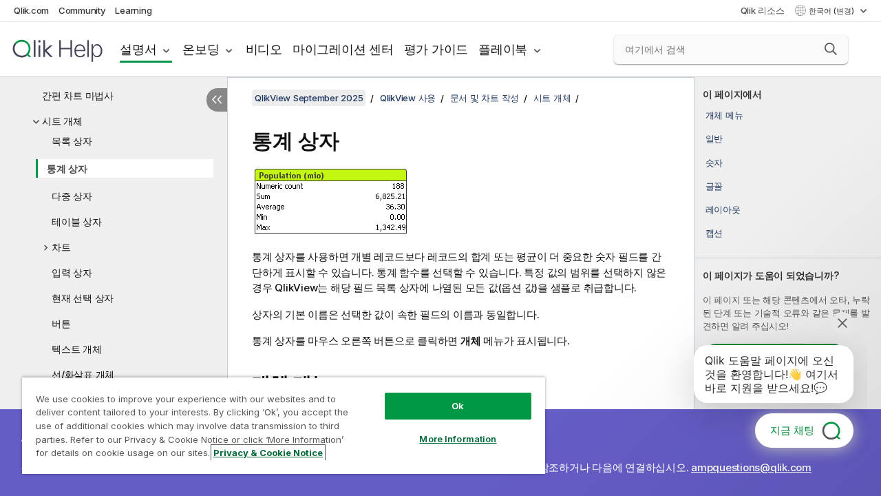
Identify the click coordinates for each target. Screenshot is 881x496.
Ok (458, 405)
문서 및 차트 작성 (485, 97)
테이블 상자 (77, 221)
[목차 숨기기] (216, 100)
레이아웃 (723, 209)
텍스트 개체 (77, 349)
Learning (133, 10)
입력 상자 (72, 272)
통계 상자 (67, 168)
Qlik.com (31, 10)
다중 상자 (72, 196)
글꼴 (714, 186)
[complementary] (787, 286)
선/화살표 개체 (83, 374)
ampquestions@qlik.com (751, 467)
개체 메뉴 (724, 115)
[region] (283, 425)
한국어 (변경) (832, 11)
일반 (714, 138)
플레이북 (502, 49)
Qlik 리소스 (763, 10)
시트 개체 (62, 121)
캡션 (714, 232)
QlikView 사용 (408, 97)
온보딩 (200, 49)
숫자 (714, 162)
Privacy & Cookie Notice (268, 452)
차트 (61, 247)
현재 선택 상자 (83, 298)
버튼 (61, 323)
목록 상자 (72, 141)
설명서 (138, 49)
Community (82, 10)
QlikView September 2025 (309, 97)
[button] (830, 49)
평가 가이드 (436, 49)
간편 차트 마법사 (78, 95)
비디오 (264, 49)
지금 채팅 (792, 430)
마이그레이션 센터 (343, 49)
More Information (457, 438)
